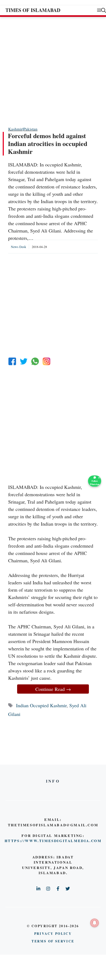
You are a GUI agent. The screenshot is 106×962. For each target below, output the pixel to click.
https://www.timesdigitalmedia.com (53, 840)
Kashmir (15, 129)
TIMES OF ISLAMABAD (32, 10)
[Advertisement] (53, 71)
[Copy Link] (46, 361)
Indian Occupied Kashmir (41, 705)
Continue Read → (53, 689)
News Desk (18, 246)
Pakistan (30, 129)
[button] (103, 10)
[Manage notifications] (94, 922)
